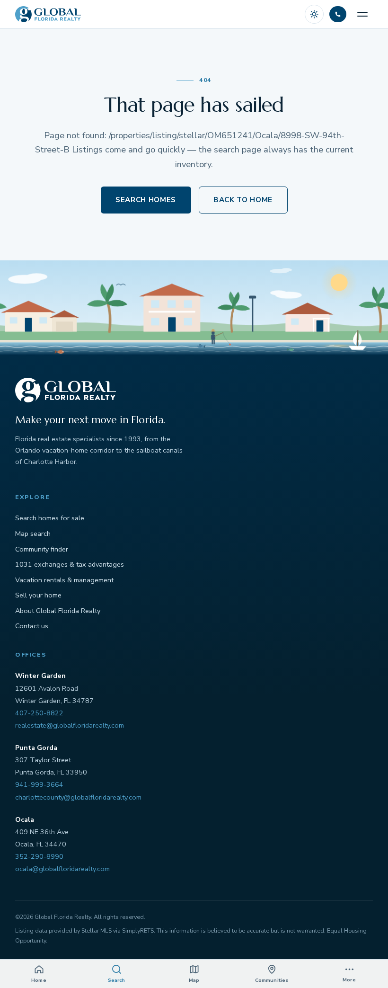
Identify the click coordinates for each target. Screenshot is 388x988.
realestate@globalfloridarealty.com (69, 725)
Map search (33, 533)
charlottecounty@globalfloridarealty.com (78, 797)
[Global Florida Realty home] (48, 14)
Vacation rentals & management (64, 580)
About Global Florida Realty (57, 610)
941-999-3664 (39, 784)
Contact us (31, 626)
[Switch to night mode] (314, 14)
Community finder (41, 549)
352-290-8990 (39, 856)
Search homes (145, 200)
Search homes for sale (49, 518)
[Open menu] (362, 14)
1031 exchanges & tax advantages (69, 564)
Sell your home (38, 595)
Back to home (243, 200)
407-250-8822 (39, 713)
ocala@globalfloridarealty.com (62, 868)
